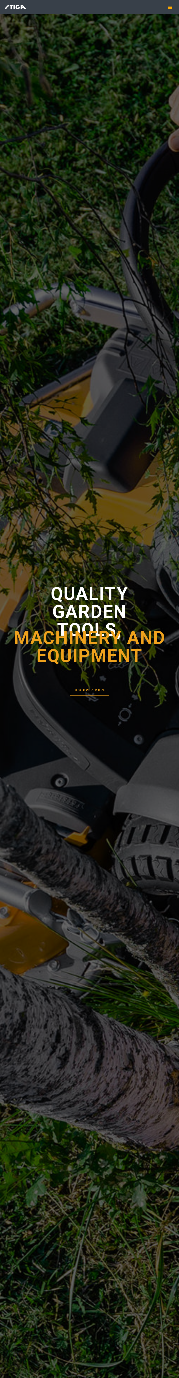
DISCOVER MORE (89, 690)
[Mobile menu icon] (171, 7)
